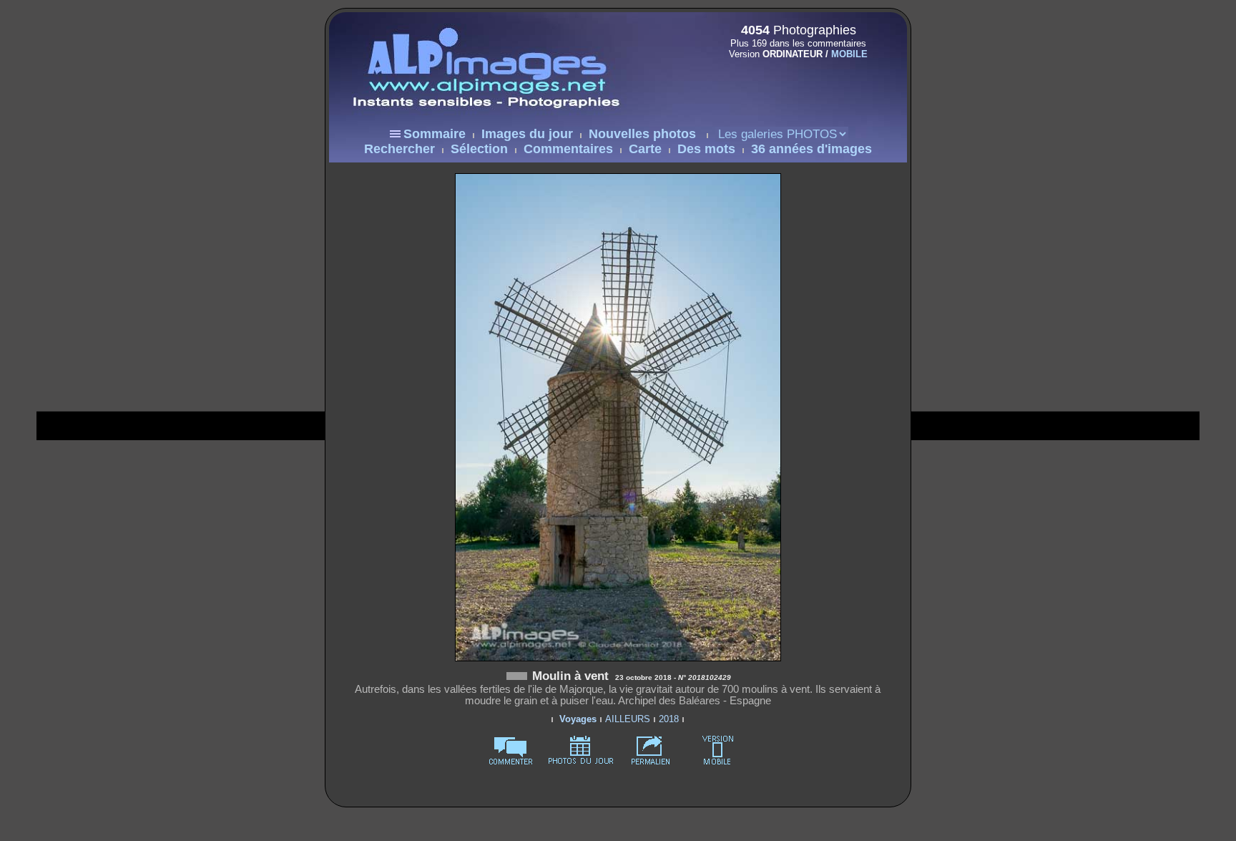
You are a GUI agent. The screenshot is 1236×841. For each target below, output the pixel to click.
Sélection (479, 149)
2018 (669, 719)
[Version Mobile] (794, 84)
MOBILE (849, 54)
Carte (645, 149)
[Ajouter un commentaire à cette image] (510, 762)
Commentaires (568, 149)
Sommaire (434, 134)
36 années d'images (811, 149)
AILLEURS (627, 719)
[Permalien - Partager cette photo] (651, 762)
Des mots (706, 149)
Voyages (578, 719)
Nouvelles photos (642, 134)
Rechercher (399, 149)
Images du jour (527, 134)
